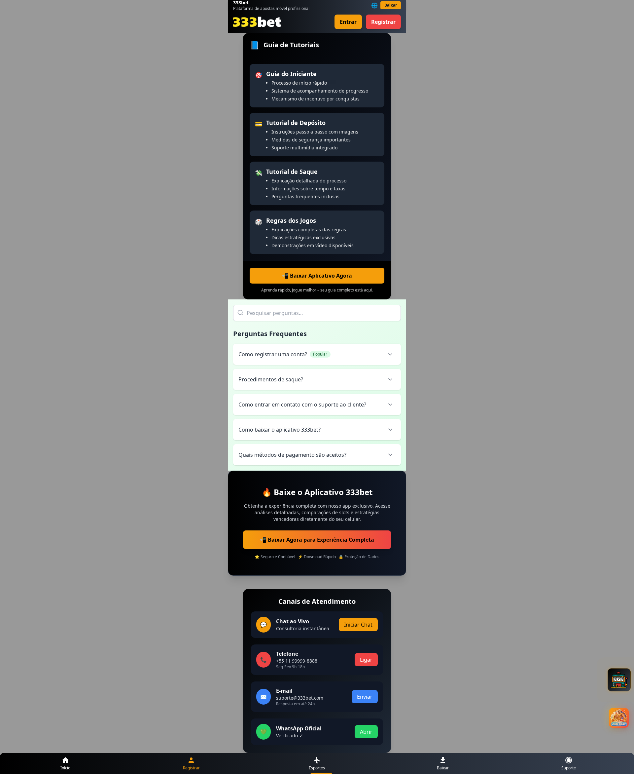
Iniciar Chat (358, 624)
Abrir (366, 731)
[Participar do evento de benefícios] (619, 718)
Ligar (366, 659)
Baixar (390, 5)
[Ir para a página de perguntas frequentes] (619, 679)
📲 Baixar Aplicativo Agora (317, 275)
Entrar (348, 21)
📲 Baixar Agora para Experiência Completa (317, 539)
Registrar (383, 21)
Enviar (364, 696)
